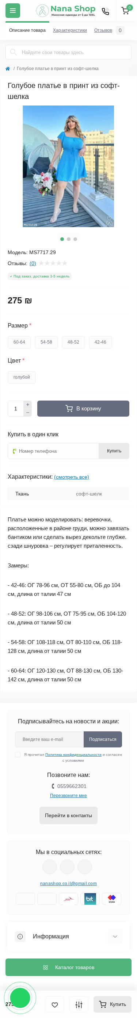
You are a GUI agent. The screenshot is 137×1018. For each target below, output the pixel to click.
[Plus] (28, 405)
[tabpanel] (68, 166)
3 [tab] (75, 239)
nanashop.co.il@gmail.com (68, 883)
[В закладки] (54, 1004)
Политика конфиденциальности (73, 755)
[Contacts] (105, 10)
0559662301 (72, 786)
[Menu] (12, 10)
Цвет (16, 361)
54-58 (46, 342)
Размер (19, 326)
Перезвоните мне (68, 795)
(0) (33, 263)
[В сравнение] (79, 1004)
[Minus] (28, 413)
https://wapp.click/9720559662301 (84, 867)
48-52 (73, 342)
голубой (22, 377)
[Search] (13, 52)
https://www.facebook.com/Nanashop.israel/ (49, 867)
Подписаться (103, 739)
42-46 (100, 342)
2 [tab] (69, 239)
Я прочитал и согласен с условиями (73, 757)
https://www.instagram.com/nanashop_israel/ (67, 867)
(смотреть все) (71, 477)
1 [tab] (62, 239)
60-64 (19, 342)
